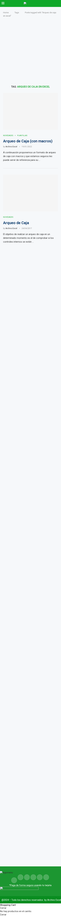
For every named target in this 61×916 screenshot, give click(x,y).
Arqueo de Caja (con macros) (28, 141)
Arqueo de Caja (16, 223)
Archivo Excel (11, 147)
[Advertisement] (30, 51)
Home (6, 12)
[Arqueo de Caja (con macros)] (30, 111)
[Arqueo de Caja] (30, 193)
